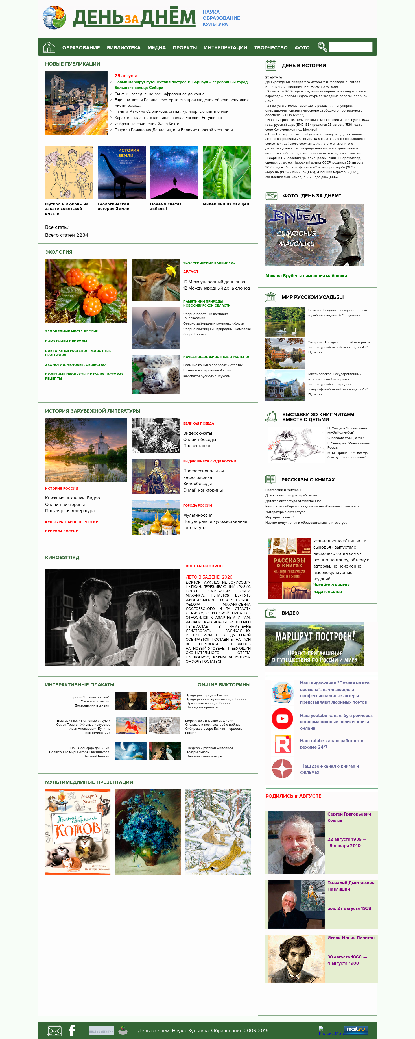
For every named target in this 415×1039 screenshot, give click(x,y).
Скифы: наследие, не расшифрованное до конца (159, 94)
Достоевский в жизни (92, 706)
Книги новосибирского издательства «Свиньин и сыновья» (312, 506)
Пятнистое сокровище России (207, 371)
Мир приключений (280, 518)
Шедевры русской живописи (210, 748)
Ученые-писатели (95, 701)
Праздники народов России (209, 703)
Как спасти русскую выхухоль (206, 376)
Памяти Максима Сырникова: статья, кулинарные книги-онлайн (173, 111)
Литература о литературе (285, 512)
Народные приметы (202, 708)
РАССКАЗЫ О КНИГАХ (308, 479)
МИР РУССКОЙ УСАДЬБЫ (313, 297)
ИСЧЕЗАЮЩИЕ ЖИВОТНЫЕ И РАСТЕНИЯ (216, 357)
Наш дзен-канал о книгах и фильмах (329, 769)
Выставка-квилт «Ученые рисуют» (83, 721)
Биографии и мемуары (283, 490)
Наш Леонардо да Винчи (89, 748)
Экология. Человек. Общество (75, 365)
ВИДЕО (291, 613)
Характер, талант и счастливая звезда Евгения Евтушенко (168, 117)
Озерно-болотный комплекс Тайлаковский (205, 316)
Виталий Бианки (96, 756)
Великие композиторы (205, 756)
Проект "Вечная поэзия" (90, 697)
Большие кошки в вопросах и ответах (213, 365)
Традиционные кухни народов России (217, 699)
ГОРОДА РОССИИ (197, 506)
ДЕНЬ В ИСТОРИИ (304, 65)
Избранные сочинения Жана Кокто (147, 123)
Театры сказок (198, 752)
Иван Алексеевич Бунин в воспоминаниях (89, 731)
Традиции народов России (207, 695)
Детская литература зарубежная (291, 495)
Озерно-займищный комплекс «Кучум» (213, 324)
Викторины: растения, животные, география (78, 353)
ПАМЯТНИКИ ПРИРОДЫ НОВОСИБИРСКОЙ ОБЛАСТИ (207, 304)
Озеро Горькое (195, 334)
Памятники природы (66, 342)
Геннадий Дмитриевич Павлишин (351, 886)
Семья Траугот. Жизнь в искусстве (83, 725)
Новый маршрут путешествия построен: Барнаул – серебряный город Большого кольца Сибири (181, 85)
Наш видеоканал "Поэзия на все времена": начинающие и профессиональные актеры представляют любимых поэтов (335, 692)
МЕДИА (157, 47)
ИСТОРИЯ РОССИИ (61, 489)
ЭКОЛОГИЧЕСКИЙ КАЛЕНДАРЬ (209, 264)
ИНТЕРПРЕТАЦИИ (225, 47)
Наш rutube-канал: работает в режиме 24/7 (331, 744)
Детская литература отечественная (293, 501)
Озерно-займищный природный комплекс (217, 329)
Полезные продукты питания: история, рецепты (85, 377)
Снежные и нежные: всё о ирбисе (213, 725)
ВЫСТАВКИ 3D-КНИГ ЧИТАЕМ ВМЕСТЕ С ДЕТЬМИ (318, 417)
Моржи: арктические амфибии (209, 721)
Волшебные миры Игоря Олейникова (79, 752)
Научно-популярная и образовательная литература (306, 523)
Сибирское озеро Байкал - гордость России (213, 731)
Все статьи (57, 227)
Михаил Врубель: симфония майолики (306, 276)
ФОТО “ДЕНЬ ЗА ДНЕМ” (312, 195)
